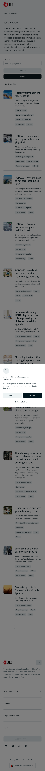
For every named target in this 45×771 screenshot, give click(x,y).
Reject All (12, 395)
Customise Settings (22, 402)
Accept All (32, 395)
